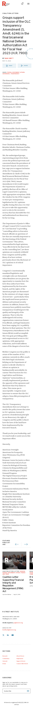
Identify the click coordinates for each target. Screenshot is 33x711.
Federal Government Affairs (16, 72)
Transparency (15, 73)
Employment (19, 658)
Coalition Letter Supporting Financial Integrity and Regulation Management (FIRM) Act (13, 584)
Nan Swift (9, 58)
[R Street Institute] (6, 3)
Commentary (5, 658)
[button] (24, 65)
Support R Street (20, 661)
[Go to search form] (22, 3)
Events (4, 663)
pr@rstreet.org (18, 622)
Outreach (4, 661)
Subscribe (28, 691)
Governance (6, 73)
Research (4, 656)
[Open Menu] (28, 3)
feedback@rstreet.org (9, 630)
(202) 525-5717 (6, 628)
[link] (3, 635)
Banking (22, 571)
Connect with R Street (22, 663)
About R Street (20, 656)
